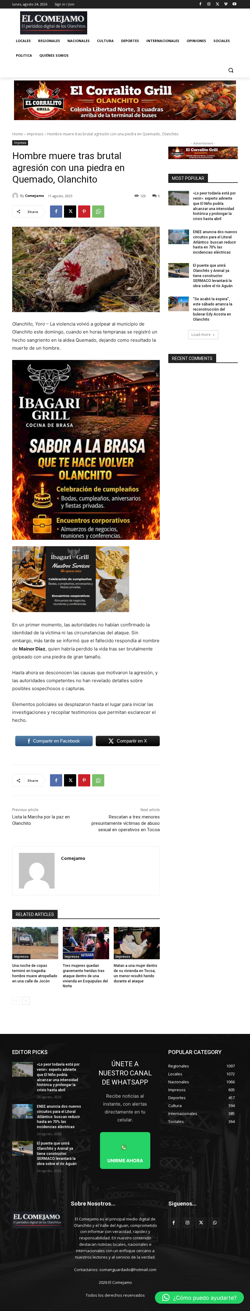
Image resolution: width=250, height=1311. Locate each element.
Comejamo (34, 195)
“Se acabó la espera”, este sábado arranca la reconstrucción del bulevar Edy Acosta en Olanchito (212, 309)
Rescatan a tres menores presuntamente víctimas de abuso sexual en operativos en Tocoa (125, 823)
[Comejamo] (16, 196)
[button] (230, 70)
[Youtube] (234, 4)
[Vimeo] (225, 4)
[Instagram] (208, 4)
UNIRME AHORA (125, 1160)
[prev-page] (16, 1001)
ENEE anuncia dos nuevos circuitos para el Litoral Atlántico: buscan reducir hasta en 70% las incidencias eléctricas (215, 242)
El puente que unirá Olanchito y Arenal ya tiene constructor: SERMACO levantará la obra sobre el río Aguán (213, 275)
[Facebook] (200, 4)
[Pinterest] (84, 211)
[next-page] (26, 1001)
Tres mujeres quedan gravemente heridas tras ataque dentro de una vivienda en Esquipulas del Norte (85, 976)
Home (17, 134)
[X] (217, 4)
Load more (201, 334)
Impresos (35, 134)
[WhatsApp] (98, 211)
